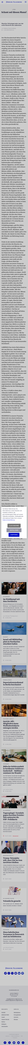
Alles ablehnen (14, 525)
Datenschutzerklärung (8, 520)
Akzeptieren (14, 535)
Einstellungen (14, 530)
